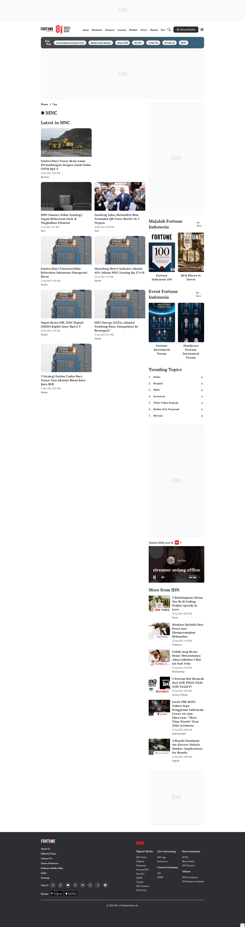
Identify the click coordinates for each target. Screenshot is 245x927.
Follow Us (44, 885)
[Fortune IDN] (56, 29)
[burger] (202, 30)
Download (44, 893)
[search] (169, 29)
